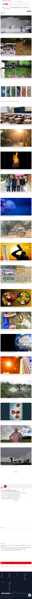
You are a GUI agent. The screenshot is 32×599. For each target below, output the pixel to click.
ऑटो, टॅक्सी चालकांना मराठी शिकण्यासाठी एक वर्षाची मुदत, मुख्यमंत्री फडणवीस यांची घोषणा (9, 498)
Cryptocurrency (11, 566)
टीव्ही (9, 577)
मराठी (15, 593)
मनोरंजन (22, 7)
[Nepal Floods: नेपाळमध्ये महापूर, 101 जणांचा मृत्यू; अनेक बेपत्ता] (16, 229)
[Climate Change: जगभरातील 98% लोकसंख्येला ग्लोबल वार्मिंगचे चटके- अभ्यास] (16, 343)
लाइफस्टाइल (25, 7)
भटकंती (24, 576)
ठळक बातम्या (2, 582)
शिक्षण (1, 577)
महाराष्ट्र (11, 7)
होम (1, 11)
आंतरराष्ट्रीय (15, 7)
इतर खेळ (15, 566)
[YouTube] (4, 593)
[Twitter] (29, 11)
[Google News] (8, 593)
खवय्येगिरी (25, 575)
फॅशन (24, 577)
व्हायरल (27, 7)
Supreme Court (3, 566)
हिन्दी (13, 593)
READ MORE (16, 500)
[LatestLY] (5, 4)
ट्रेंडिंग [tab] (23, 489)
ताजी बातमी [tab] (8, 489)
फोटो (9, 587)
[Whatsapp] (30, 11)
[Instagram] (5, 593)
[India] (29, 8)
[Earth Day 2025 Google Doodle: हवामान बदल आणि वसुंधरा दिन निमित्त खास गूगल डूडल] (16, 91)
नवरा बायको (7, 566)
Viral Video (18, 566)
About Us (23, 593)
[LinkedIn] (7, 593)
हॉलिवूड (9, 576)
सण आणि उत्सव (25, 579)
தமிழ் (20, 593)
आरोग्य (21, 566)
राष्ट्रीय (13, 7)
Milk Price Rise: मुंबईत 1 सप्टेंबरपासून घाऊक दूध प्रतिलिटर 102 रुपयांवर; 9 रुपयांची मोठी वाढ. (10, 495)
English (12, 593)
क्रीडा (20, 7)
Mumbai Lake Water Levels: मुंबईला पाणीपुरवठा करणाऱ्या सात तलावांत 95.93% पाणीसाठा (10, 491)
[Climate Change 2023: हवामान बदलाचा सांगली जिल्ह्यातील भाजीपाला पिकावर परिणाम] (16, 389)
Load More (16, 471)
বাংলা (16, 593)
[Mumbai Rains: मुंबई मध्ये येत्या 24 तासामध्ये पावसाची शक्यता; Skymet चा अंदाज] (16, 456)
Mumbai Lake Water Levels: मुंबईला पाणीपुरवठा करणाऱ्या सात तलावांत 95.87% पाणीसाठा (10, 497)
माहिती (1, 576)
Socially (8, 8)
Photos (9, 588)
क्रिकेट (17, 575)
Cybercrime (24, 566)
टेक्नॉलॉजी (18, 7)
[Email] (10, 593)
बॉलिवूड (9, 575)
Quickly (5, 8)
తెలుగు (18, 593)
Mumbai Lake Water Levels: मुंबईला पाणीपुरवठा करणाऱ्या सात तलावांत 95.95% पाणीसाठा (10, 494)
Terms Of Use (26, 593)
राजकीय (2, 575)
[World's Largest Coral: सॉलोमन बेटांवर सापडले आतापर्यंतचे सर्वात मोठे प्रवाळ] (16, 207)
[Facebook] (27, 11)
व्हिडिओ (9, 589)
